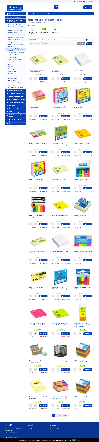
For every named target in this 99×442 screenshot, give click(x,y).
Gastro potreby (14, 109)
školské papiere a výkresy (14, 82)
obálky (10, 46)
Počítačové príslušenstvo (17, 99)
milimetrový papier (13, 76)
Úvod (29, 17)
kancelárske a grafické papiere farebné (15, 27)
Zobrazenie (32, 43)
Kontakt (32, 14)
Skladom (45, 43)
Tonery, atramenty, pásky (17, 93)
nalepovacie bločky (14, 55)
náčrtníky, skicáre (12, 78)
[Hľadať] (56, 7)
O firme (49, 14)
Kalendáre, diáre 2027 (16, 90)
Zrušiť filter (80, 43)
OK (74, 440)
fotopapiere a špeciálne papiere (16, 35)
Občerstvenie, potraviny (16, 112)
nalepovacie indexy (14, 57)
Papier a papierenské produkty (15, 20)
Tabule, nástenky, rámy (16, 102)
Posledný (65, 415)
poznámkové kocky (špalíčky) (16, 52)
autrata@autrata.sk (13, 437)
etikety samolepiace (13, 42)
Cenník (41, 14)
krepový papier (12, 80)
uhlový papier (11, 85)
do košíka (44, 78)
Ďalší (60, 415)
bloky (9, 64)
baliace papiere (12, 69)
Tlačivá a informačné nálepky (15, 115)
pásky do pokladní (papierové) (15, 44)
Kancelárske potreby (15, 17)
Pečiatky (12, 14)
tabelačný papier (12, 71)
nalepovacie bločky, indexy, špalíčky (15, 49)
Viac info (79, 440)
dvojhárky (10, 73)
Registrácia (89, 1)
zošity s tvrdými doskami (14, 59)
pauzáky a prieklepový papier (15, 37)
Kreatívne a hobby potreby (15, 120)
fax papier (10, 66)
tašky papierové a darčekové (15, 87)
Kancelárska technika (16, 96)
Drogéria (12, 106)
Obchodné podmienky (56, 428)
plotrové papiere (12, 32)
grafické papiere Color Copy (15, 30)
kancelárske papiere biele (14, 24)
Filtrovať (89, 43)
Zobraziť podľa (32, 39)
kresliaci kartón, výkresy (14, 39)
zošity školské (11, 62)
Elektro (11, 124)
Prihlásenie (79, 1)
